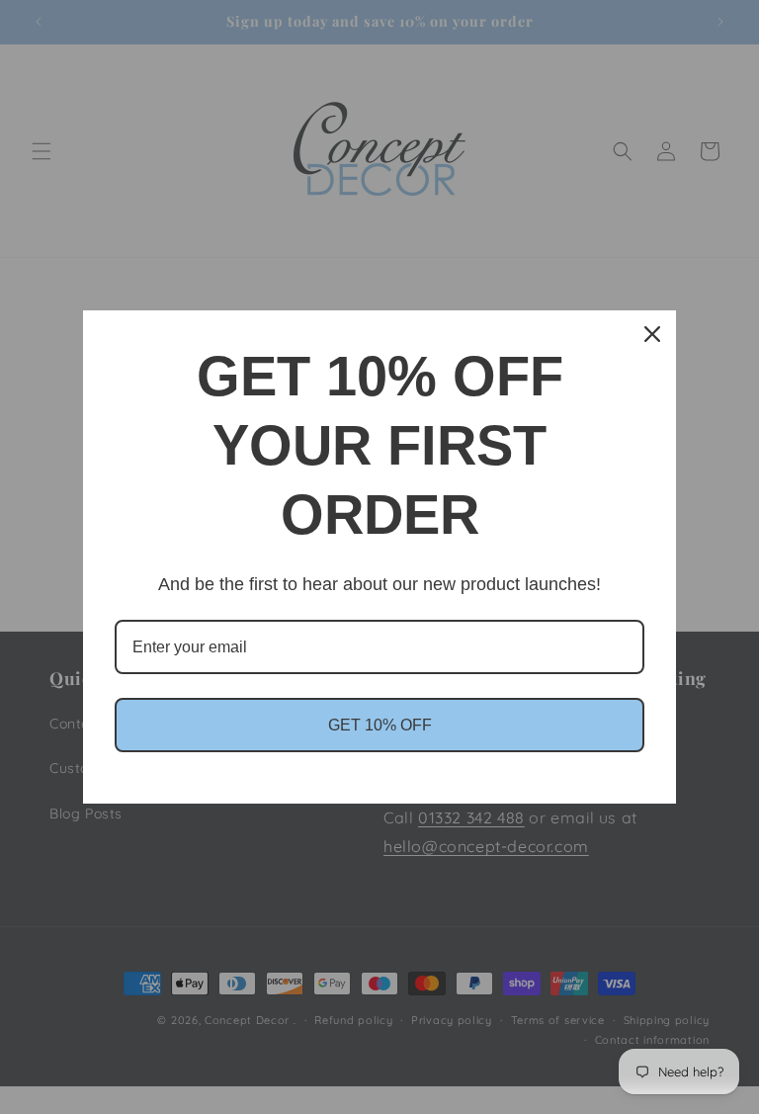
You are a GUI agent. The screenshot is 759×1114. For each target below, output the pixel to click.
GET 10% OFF (380, 725)
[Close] (652, 334)
